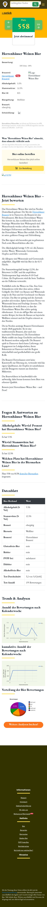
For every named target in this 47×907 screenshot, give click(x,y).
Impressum (23, 802)
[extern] (15, 863)
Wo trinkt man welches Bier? (23, 850)
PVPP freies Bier (23, 842)
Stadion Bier (23, 838)
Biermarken (24, 834)
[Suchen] (35, 4)
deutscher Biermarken (28, 473)
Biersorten (23, 830)
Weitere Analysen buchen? (23, 724)
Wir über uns (23, 810)
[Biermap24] (5, 4)
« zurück (7, 12)
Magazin (23, 798)
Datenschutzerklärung (23, 806)
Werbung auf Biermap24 (22, 814)
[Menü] (43, 5)
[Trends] (18, 113)
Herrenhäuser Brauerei (8, 77)
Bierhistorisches (23, 846)
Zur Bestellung (25, 168)
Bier (23, 826)
